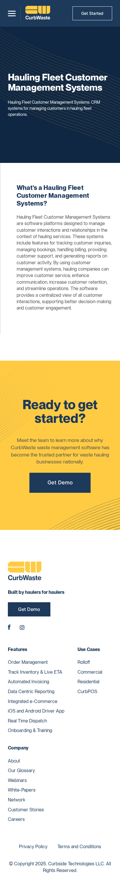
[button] (12, 13)
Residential (88, 681)
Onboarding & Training (30, 730)
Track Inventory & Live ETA (35, 672)
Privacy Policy (33, 846)
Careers (16, 819)
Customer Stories (26, 809)
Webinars (17, 780)
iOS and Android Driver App (36, 711)
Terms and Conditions (79, 846)
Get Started (92, 13)
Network (16, 800)
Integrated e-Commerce (32, 701)
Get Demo (60, 482)
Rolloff (83, 662)
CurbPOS (87, 691)
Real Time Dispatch (27, 721)
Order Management (28, 662)
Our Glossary (21, 770)
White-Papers (22, 790)
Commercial (89, 672)
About (14, 761)
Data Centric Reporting (31, 691)
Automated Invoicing (28, 681)
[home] (37, 13)
